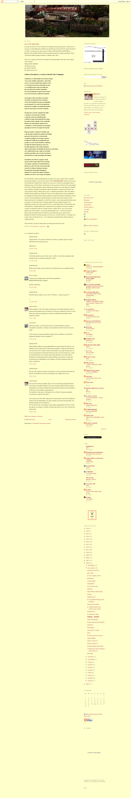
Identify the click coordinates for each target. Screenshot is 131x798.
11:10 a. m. (33, 261)
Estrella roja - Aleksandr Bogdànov (94, 266)
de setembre (91, 659)
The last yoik (89, 478)
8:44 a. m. (32, 364)
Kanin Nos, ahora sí (91, 479)
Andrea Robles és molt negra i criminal (94, 459)
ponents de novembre (93, 604)
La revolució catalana (91, 473)
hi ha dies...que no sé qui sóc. (95, 635)
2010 (87, 552)
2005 (87, 684)
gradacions (90, 625)
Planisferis (87, 200)
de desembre (91, 565)
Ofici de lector (90, 363)
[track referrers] (95, 716)
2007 (87, 560)
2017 (87, 534)
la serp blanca (90, 309)
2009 (87, 555)
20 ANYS (88, 280)
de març (90, 675)
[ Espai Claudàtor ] (91, 271)
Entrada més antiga (70, 419)
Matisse (88, 346)
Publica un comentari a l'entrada (33, 416)
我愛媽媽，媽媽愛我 (93, 617)
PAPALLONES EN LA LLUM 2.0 (94, 389)
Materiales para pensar (93, 370)
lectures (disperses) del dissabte (95, 622)
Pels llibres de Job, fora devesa (93, 454)
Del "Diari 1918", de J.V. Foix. (93, 322)
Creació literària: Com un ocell (93, 378)
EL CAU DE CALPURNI (93, 284)
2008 (87, 558)
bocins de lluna (90, 466)
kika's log (89, 403)
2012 (87, 547)
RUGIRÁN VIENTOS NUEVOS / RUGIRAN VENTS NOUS (95, 287)
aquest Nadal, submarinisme (95, 591)
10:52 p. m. (33, 287)
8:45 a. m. (32, 376)
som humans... (91, 627)
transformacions (88, 202)
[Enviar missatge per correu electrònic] (47, 226)
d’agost (90, 662)
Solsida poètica (89, 272)
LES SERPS (89, 334)
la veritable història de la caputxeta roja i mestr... (94, 608)
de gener (90, 681)
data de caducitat (88, 207)
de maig (90, 670)
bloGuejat (89, 327)
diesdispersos (90, 446)
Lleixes (88, 265)
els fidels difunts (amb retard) (95, 646)
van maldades (89, 499)
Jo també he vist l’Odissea (92, 311)
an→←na (89, 351)
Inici (50, 419)
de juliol (90, 665)
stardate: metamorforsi (91, 405)
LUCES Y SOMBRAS (92, 372)
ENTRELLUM (90, 339)
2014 (87, 542)
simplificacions (91, 597)
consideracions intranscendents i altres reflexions (96, 650)
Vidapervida (89, 415)
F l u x (88, 333)
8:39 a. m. (32, 339)
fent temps (90, 653)
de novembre (91, 568)
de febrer (90, 678)
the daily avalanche (91, 423)
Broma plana (90, 315)
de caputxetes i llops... (93, 614)
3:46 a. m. (32, 412)
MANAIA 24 (89, 340)
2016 (87, 536)
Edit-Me (86, 212)
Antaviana (89, 376)
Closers (88, 467)
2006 (87, 563)
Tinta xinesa (89, 382)
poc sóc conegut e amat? (94, 575)
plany (88, 633)
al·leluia (89, 594)
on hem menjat (91, 581)
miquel (36, 226)
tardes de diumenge (92, 619)
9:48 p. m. (32, 271)
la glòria (88, 490)
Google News (87, 205)
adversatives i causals (93, 630)
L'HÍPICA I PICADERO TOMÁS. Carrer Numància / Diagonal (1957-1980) (95, 303)
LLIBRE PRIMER (91, 409)
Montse (31, 275)
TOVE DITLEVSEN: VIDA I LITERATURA (93, 294)
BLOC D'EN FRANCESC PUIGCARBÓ (93, 277)
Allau (87, 358)
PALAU (88, 391)
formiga (88, 497)
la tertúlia (86, 209)
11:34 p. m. (33, 302)
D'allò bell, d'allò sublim (93, 345)
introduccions (91, 611)
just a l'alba (90, 573)
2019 (87, 528)
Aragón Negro (89, 461)
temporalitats (90, 583)
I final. (87, 485)
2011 (87, 550)
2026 (87, 448)
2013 (87, 544)
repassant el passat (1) (93, 570)
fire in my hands (90, 352)
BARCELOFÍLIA (91, 300)
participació (90, 578)
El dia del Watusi (90, 328)
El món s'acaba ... (91, 357)
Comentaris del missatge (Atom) (41, 423)
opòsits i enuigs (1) (92, 643)
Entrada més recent (30, 419)
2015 (87, 539)
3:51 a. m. (32, 318)
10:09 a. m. (33, 248)
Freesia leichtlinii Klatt (91, 411)
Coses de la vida (90, 484)
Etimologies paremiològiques (94, 452)
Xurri (30, 323)
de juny (90, 667)
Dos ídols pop (89, 424)
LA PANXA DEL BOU (92, 292)
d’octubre (90, 657)
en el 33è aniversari (92, 586)
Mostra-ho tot (103, 429)
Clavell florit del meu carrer (92, 316)
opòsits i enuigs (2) (92, 641)
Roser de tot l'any (89, 198)
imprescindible (91, 638)
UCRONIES (89, 472)
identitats (89, 589)
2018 (87, 531)
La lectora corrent (91, 396)
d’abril (90, 673)
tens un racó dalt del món (93, 321)
